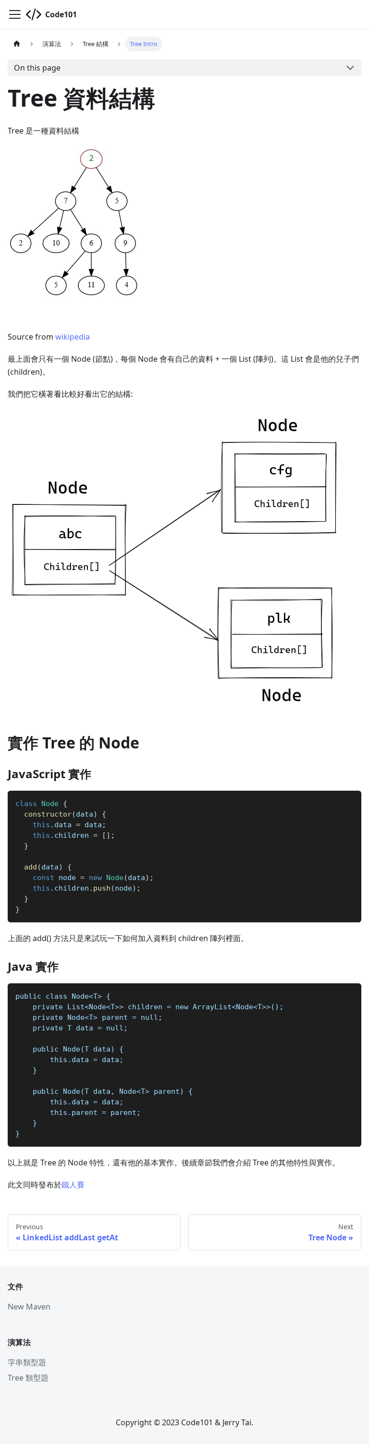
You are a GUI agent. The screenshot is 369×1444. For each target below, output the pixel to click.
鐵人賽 (73, 1184)
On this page (37, 67)
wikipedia (72, 336)
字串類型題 (27, 1362)
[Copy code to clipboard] (349, 802)
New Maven (29, 1306)
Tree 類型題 (28, 1377)
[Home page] (17, 44)
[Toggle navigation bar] (15, 14)
